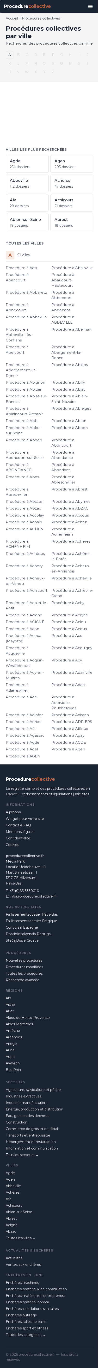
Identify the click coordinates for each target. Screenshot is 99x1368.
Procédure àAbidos (69, 364)
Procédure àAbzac (23, 508)
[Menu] (90, 6)
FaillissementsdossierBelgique (31, 921)
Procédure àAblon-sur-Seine (24, 430)
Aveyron (13, 1063)
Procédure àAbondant (62, 467)
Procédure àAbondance (62, 455)
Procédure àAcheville (71, 578)
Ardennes (14, 1037)
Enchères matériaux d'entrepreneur (36, 1295)
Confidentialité (18, 838)
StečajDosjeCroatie (22, 940)
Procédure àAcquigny (71, 648)
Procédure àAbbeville (26, 317)
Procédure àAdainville (72, 672)
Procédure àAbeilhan (71, 329)
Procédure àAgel (22, 749)
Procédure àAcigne (24, 615)
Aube (10, 1050)
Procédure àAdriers (24, 721)
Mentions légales (20, 832)
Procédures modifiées (24, 967)
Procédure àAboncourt (62, 443)
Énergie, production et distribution (34, 1109)
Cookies (12, 845)
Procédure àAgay (67, 735)
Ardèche (13, 1030)
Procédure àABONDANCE (18, 467)
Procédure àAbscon (24, 501)
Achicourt (14, 1205)
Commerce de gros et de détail (32, 1129)
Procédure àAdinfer (24, 715)
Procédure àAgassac (25, 735)
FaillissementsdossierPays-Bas (32, 914)
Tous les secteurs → (22, 1155)
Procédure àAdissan (70, 715)
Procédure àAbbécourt (17, 307)
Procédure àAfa (21, 728)
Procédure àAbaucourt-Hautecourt (62, 280)
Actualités (14, 1258)
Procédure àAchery (24, 566)
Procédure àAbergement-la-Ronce (66, 352)
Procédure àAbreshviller (17, 492)
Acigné (12, 1225)
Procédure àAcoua (69, 628)
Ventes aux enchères (23, 1264)
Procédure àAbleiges (71, 408)
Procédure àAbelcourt (17, 350)
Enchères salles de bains (26, 1322)
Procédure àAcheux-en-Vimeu (25, 581)
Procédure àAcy (66, 660)
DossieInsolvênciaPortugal (28, 934)
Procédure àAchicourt (26, 590)
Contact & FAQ (18, 825)
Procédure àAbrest (69, 489)
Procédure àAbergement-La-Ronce (21, 370)
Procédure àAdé (21, 697)
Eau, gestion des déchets (27, 1116)
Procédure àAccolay (25, 515)
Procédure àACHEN (24, 529)
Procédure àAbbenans (62, 307)
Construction (16, 1122)
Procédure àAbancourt (17, 277)
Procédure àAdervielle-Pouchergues (63, 702)
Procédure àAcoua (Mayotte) (23, 638)
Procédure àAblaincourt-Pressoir (24, 411)
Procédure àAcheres (70, 541)
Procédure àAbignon (25, 382)
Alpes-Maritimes (19, 1024)
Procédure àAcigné (69, 615)
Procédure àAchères (25, 553)
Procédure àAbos (22, 477)
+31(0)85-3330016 (24, 891)
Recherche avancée (22, 980)
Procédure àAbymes (70, 501)
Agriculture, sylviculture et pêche (33, 1090)
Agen (10, 1179)
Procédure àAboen (69, 427)
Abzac (11, 1231)
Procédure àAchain (24, 522)
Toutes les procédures (24, 973)
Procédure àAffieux (69, 728)
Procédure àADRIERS (71, 721)
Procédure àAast (21, 267)
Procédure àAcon (22, 628)
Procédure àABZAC (69, 508)
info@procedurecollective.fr (33, 896)
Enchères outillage (21, 1315)
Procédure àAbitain (24, 389)
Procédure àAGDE (68, 742)
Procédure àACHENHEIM (18, 544)
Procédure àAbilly (68, 382)
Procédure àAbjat (68, 389)
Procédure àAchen (69, 522)
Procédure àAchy (67, 602)
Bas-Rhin (13, 1070)
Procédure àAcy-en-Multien (25, 675)
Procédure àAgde (22, 742)
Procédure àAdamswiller (17, 687)
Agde (10, 1173)
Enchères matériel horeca (27, 1302)
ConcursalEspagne (22, 927)
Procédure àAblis (22, 420)
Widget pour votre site (25, 819)
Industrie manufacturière (27, 1103)
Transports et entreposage (28, 1135)
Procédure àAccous (70, 515)
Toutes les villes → (21, 1238)
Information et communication (32, 1148)
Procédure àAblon (68, 420)
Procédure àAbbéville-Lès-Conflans (19, 334)
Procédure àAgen (68, 749)
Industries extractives (23, 1096)
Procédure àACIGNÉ (25, 621)
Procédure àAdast (68, 684)
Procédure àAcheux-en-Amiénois (71, 569)
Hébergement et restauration (31, 1142)
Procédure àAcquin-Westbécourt (25, 663)
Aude (10, 1057)
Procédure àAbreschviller (63, 480)
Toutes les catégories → (26, 1335)
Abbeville (13, 1186)
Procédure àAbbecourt (62, 295)
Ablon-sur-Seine (19, 1212)
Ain (8, 998)
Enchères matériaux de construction (36, 1289)
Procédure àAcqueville (17, 651)
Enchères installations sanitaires (32, 1309)
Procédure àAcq (66, 635)
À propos (13, 812)
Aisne (10, 1004)
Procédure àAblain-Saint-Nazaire (69, 399)
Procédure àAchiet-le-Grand (72, 593)
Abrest (11, 1218)
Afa (8, 1199)
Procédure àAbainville (72, 267)
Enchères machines (22, 1282)
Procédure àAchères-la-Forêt (71, 556)
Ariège (11, 1043)
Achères (12, 1192)
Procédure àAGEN (23, 756)
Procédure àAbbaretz (26, 292)
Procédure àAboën (24, 440)
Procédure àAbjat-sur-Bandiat (27, 399)
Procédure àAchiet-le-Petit (27, 605)
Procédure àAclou (68, 621)
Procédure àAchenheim (62, 532)
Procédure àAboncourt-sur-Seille (25, 455)
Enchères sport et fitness (27, 1328)
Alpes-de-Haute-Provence (28, 1017)
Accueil (12, 18)
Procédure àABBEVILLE (62, 320)
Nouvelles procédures (24, 960)
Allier (10, 1011)
